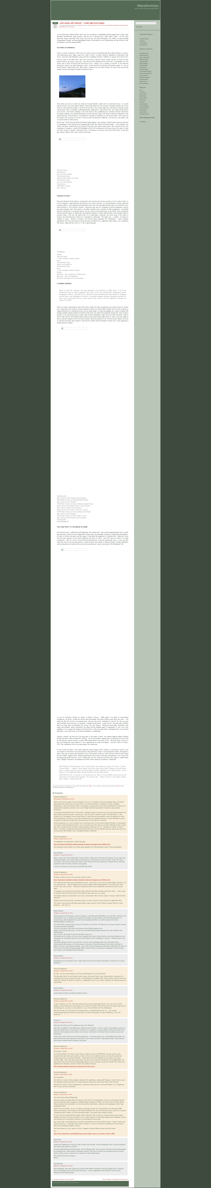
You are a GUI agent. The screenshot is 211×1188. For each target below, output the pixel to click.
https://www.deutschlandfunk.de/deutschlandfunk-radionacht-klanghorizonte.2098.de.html (82, 844)
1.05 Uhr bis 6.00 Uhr (92, 25)
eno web (142, 92)
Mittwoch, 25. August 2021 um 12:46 (63, 1165)
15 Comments (71, 26)
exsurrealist (143, 94)
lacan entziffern (144, 106)
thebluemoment (144, 114)
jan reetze (143, 100)
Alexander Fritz (144, 53)
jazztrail (142, 102)
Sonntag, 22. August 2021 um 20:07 (63, 1048)
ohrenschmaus (144, 108)
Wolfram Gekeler (145, 77)
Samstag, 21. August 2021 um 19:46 (63, 970)
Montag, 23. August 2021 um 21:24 (63, 1141)
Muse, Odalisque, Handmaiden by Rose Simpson (115, 1179)
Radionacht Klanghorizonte (121, 25)
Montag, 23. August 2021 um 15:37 (63, 1094)
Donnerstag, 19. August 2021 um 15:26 (64, 799)
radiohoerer (143, 110)
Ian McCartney (144, 69)
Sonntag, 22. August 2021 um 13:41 (63, 1022)
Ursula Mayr (143, 43)
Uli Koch (142, 41)
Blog (80, 25)
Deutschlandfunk (109, 25)
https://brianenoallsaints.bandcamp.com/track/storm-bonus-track (74, 1066)
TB (82, 25)
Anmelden (143, 121)
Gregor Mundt (144, 75)
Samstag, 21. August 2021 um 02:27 (63, 855)
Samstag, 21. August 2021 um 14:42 (63, 913)
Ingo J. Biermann (145, 57)
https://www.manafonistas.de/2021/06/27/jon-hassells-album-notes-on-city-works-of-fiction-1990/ (84, 1134)
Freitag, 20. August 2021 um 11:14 (63, 838)
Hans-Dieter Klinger (145, 71)
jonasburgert (143, 104)
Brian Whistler (144, 63)
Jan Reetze (143, 67)
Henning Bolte (144, 55)
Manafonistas (147, 6)
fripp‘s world (143, 98)
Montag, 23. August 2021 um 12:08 (63, 1074)
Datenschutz (75, 1182)
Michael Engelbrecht (146, 73)
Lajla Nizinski (144, 61)
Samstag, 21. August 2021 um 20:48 (63, 1001)
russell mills (143, 112)
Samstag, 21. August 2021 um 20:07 (63, 990)
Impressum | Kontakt (66, 1182)
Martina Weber (144, 59)
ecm (141, 90)
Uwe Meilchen (144, 79)
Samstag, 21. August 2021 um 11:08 (63, 874)
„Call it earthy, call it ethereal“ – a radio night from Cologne (81, 23)
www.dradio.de (62, 26)
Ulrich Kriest (143, 81)
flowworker (143, 96)
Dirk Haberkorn (144, 83)
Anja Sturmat (143, 45)
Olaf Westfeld (143, 65)
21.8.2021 (101, 25)
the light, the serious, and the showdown (64, 1179)
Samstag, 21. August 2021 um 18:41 (63, 958)
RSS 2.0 (119, 786)
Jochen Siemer (144, 39)
